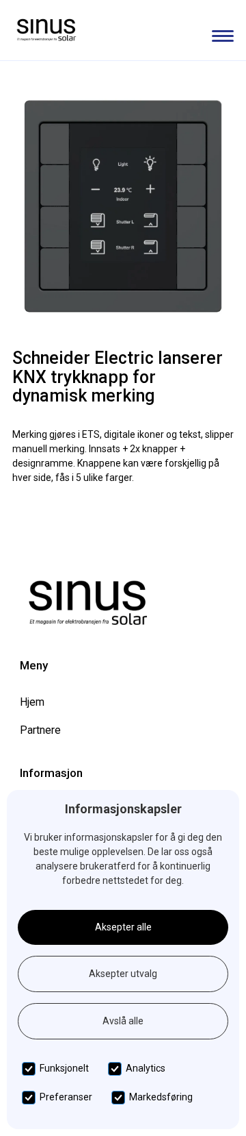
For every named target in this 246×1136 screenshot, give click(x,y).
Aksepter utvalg (123, 973)
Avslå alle (123, 1020)
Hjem (32, 701)
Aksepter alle (123, 927)
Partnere (40, 730)
